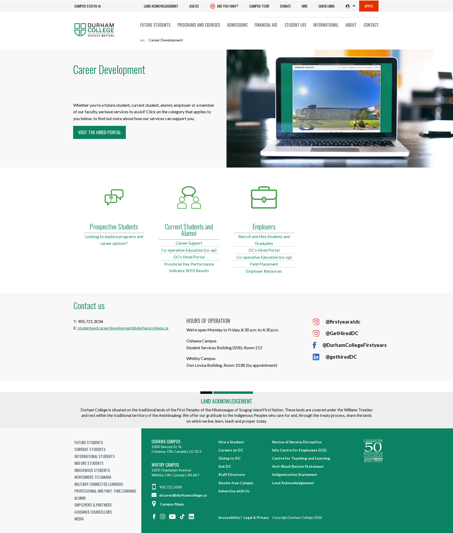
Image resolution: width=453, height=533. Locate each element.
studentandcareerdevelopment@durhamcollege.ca (123, 327)
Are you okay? (227, 6)
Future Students (155, 25)
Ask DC (194, 6)
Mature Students (89, 463)
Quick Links (327, 6)
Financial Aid (266, 25)
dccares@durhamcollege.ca (182, 495)
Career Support (189, 243)
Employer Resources (264, 271)
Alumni (80, 498)
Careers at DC (230, 450)
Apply (369, 6)
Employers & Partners (93, 505)
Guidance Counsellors (93, 512)
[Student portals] (349, 6)
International (325, 25)
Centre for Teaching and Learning (301, 458)
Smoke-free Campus (236, 483)
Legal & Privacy (256, 517)
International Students (94, 456)
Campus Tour (259, 6)
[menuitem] (161, 6)
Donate (285, 6)
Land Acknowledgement (161, 6)
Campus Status (85, 6)
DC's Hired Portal (189, 257)
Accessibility (229, 517)
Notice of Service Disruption (297, 442)
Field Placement (264, 264)
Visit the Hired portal (99, 132)
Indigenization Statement (294, 474)
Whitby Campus (165, 465)
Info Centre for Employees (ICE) (299, 450)
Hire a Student (231, 442)
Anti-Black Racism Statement (298, 466)
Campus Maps (172, 504)
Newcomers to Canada (92, 477)
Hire (305, 6)
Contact (371, 25)
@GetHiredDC (342, 333)
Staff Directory (231, 474)
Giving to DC (229, 458)
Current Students (90, 449)
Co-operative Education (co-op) (189, 250)
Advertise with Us (234, 491)
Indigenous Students (92, 470)
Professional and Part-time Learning (105, 491)
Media (79, 518)
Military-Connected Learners (98, 484)
